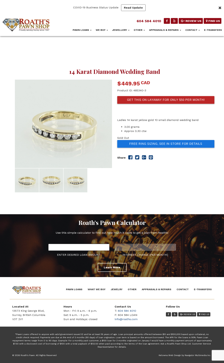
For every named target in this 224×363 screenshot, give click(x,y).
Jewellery (120, 30)
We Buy (101, 30)
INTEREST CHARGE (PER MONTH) (145, 254)
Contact (191, 30)
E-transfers (213, 30)
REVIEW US (193, 21)
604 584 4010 (149, 21)
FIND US (214, 21)
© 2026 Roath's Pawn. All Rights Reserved (34, 355)
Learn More (112, 267)
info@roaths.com (126, 319)
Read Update (133, 7)
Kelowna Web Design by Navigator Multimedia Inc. (185, 355)
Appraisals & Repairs (164, 30)
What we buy (97, 289)
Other (138, 30)
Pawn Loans (81, 30)
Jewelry (116, 289)
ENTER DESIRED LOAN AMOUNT (79, 254)
